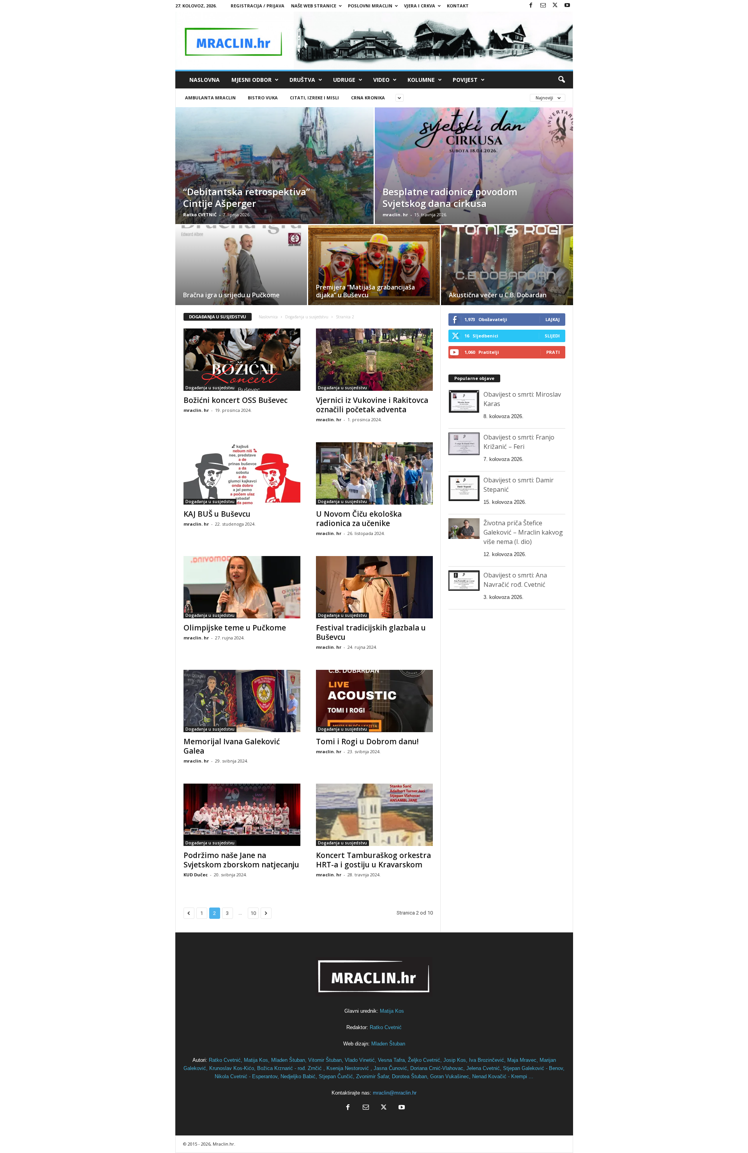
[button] (561, 79)
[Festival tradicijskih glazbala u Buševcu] (374, 587)
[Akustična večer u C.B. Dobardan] (507, 268)
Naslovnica (268, 317)
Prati (553, 352)
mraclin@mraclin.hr (394, 1093)
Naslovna (204, 79)
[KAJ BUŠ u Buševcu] (241, 473)
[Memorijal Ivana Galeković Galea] (241, 701)
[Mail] (543, 5)
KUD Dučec (195, 875)
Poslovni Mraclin (370, 6)
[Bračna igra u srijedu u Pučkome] (241, 267)
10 (253, 913)
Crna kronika (368, 98)
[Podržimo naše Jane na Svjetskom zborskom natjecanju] (241, 815)
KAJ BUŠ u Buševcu (217, 514)
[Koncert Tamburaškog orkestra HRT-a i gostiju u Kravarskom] (374, 815)
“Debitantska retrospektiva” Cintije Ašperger (246, 197)
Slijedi (552, 336)
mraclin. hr (395, 214)
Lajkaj (552, 319)
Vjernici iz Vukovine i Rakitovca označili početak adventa (372, 405)
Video (381, 79)
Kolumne (421, 79)
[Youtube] (567, 5)
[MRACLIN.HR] (374, 41)
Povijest (465, 79)
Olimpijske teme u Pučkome (234, 628)
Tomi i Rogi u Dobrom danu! (367, 741)
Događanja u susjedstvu (306, 317)
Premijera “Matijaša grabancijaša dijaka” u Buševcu (365, 291)
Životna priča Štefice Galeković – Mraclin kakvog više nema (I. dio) (523, 532)
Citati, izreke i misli (314, 98)
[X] (555, 5)
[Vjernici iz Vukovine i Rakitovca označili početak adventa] (374, 359)
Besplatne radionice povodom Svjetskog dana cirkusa (450, 197)
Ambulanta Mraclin (210, 98)
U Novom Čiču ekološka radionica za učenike (359, 518)
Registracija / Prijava (257, 6)
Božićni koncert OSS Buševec (235, 400)
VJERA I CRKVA (419, 6)
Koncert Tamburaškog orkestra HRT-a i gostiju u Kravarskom (373, 860)
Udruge (344, 79)
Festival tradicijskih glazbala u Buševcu (371, 632)
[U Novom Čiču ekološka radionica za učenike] (374, 473)
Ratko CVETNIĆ (200, 214)
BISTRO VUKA (263, 98)
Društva (302, 79)
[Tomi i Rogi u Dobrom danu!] (374, 701)
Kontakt (458, 6)
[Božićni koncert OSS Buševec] (241, 359)
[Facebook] (531, 5)
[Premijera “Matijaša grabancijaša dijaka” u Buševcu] (374, 267)
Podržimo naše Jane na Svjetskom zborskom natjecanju (241, 860)
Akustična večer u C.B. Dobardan (498, 295)
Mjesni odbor (251, 79)
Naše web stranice (313, 6)
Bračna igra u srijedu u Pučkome (231, 295)
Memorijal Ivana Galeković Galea (231, 746)
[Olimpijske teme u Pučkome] (241, 587)
